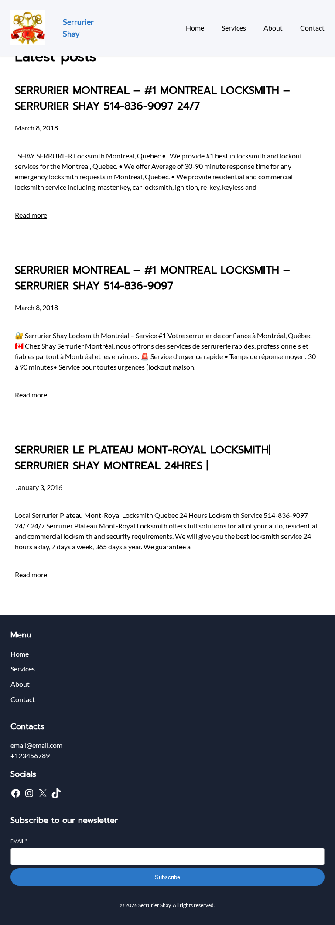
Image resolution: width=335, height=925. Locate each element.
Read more (31, 215)
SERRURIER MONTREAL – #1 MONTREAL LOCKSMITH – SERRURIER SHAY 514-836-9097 (152, 278)
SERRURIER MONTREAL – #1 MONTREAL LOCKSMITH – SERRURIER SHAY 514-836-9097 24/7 (152, 98)
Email (18, 841)
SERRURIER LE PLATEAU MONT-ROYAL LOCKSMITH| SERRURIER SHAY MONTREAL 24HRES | (143, 457)
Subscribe (167, 877)
